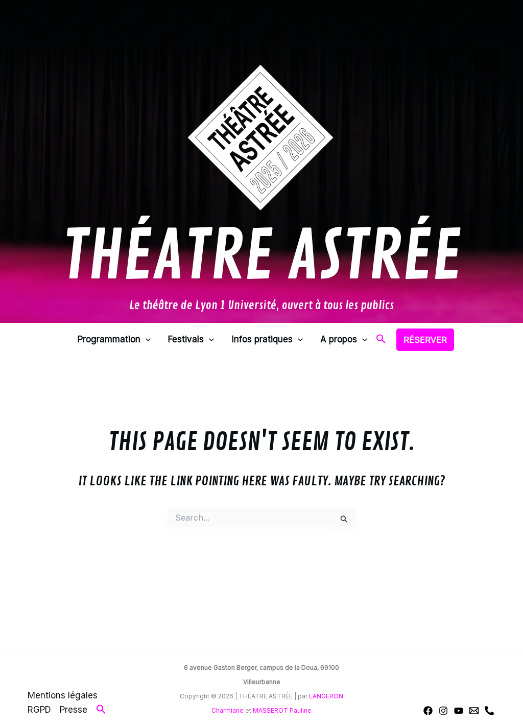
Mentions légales (63, 695)
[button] (145, 339)
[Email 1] (474, 710)
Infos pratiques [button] (262, 339)
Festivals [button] (186, 339)
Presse (73, 710)
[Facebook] (428, 710)
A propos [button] (338, 339)
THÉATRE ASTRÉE (261, 257)
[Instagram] (443, 710)
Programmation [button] (109, 339)
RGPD (39, 710)
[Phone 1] (489, 710)
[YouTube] (458, 710)
